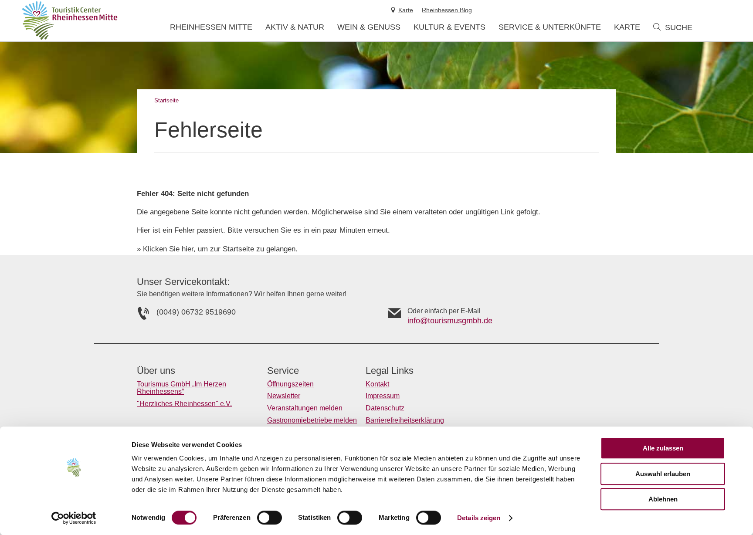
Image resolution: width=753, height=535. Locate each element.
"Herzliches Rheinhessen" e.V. (184, 403)
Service (283, 371)
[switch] (269, 518)
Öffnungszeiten (290, 384)
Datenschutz (385, 408)
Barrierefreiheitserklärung (405, 420)
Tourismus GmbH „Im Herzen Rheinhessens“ (181, 388)
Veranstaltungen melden (305, 408)
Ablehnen (663, 499)
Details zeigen (478, 517)
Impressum (383, 396)
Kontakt (377, 384)
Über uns (156, 371)
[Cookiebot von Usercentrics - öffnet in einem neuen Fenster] (74, 518)
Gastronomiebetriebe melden (312, 420)
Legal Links (390, 371)
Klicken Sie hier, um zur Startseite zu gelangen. (220, 249)
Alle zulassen (663, 448)
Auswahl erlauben (662, 473)
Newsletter (283, 396)
